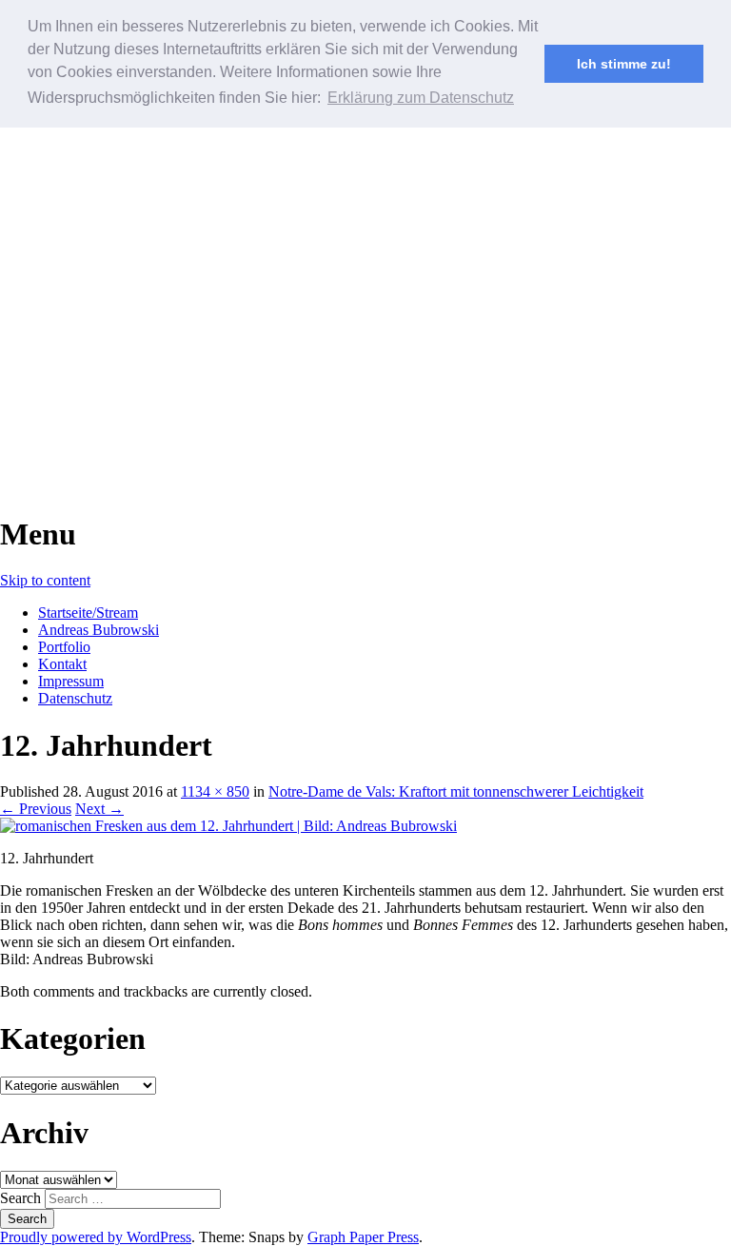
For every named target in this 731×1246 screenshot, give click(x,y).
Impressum (71, 681)
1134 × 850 (215, 791)
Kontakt (62, 664)
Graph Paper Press (363, 1237)
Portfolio (64, 647)
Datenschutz (75, 698)
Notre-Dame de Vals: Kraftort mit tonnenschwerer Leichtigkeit (455, 791)
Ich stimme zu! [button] (624, 63)
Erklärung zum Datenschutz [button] (420, 97)
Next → (99, 809)
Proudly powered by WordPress (95, 1237)
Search (20, 1198)
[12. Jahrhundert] (228, 826)
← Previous (35, 809)
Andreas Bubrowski (98, 630)
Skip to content (45, 580)
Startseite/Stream (88, 612)
